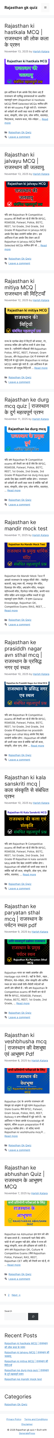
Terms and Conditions (36, 1419)
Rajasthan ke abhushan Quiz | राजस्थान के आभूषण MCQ (24, 1177)
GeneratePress (27, 1433)
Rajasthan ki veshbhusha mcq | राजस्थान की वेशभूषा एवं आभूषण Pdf (25, 1044)
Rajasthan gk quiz (21, 7)
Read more (41, 367)
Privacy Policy (13, 1419)
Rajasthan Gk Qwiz (20, 132)
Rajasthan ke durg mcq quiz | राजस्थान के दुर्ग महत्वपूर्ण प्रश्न (26, 405)
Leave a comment (19, 136)
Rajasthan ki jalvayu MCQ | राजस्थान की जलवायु (24, 160)
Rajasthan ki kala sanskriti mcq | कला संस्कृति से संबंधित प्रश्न (26, 786)
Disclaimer (27, 1424)
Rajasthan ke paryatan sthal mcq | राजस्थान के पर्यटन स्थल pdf (23, 915)
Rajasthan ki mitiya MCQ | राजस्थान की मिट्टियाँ (24, 287)
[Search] (33, 1316)
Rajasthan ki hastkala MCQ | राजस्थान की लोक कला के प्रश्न (26, 35)
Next (16, 1295)
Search (8, 1311)
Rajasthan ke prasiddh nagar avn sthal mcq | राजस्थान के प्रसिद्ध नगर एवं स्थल (23, 655)
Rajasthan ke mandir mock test (26, 525)
